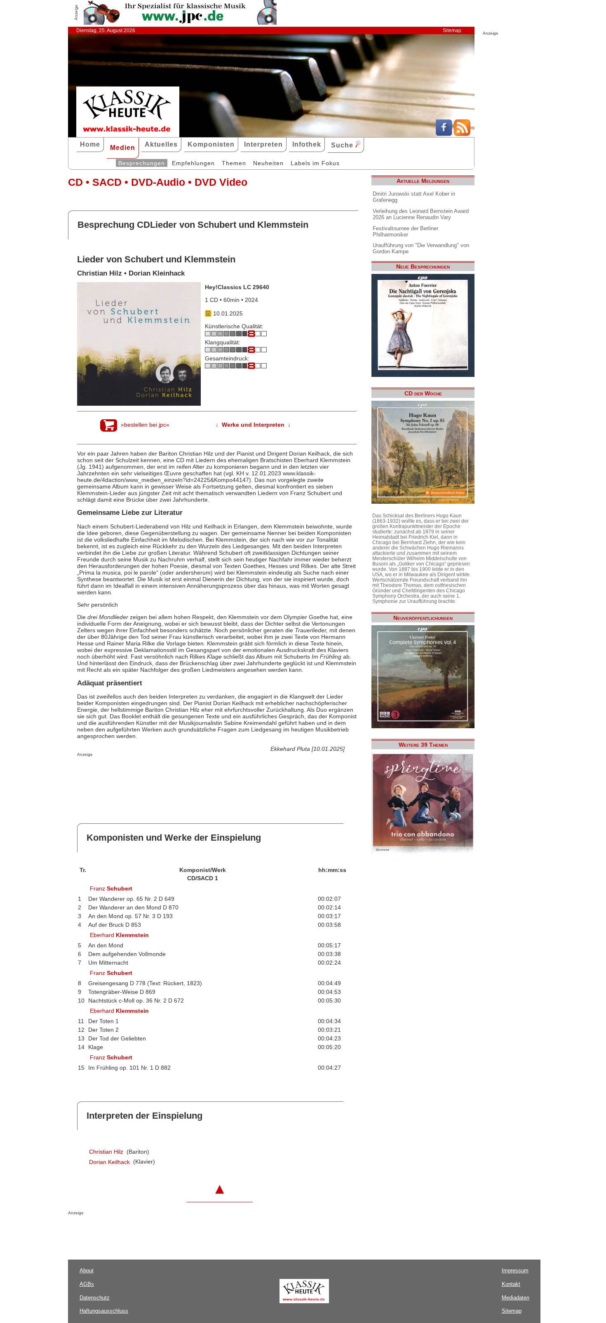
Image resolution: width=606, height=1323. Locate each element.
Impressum (515, 1270)
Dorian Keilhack (109, 1162)
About (87, 1270)
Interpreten (263, 144)
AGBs (87, 1284)
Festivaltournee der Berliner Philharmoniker (405, 231)
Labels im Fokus (315, 163)
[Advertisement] (173, 773)
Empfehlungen (193, 163)
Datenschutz (95, 1298)
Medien (122, 147)
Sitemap (452, 30)
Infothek (306, 144)
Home (90, 144)
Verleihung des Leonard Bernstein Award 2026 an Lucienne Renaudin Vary (421, 214)
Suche (343, 145)
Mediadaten (515, 1298)
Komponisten (211, 144)
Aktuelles (161, 144)
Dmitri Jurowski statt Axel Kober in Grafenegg (414, 197)
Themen (234, 163)
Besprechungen (141, 163)
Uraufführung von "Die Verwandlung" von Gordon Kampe (421, 248)
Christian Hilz (106, 1151)
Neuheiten (268, 163)
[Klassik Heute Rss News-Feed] (462, 134)
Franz (111, 888)
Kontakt (511, 1284)
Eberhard (119, 935)
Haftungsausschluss (104, 1311)
